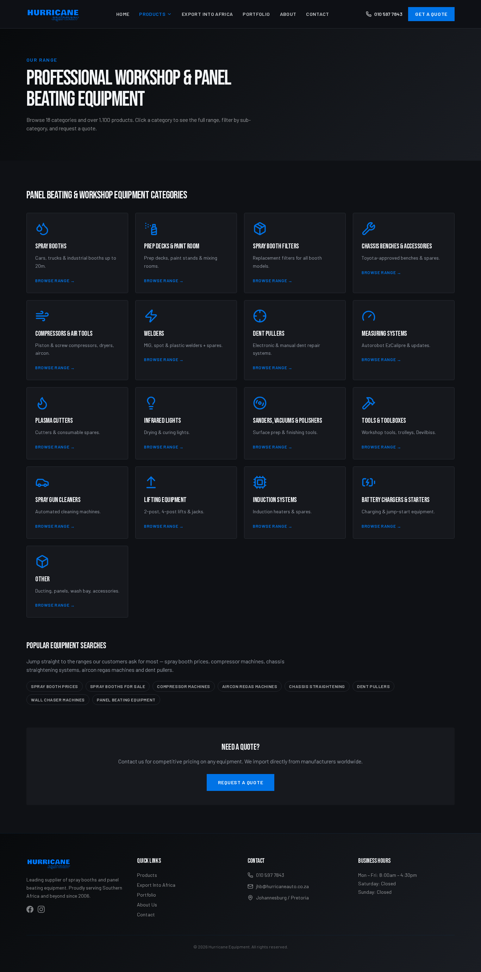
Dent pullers (373, 686)
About (288, 14)
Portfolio (256, 14)
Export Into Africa (207, 14)
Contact (317, 14)
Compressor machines (183, 686)
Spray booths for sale (117, 686)
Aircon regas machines (249, 686)
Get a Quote (431, 14)
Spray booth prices (54, 686)
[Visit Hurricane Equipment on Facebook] (29, 909)
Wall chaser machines (58, 699)
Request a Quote (240, 782)
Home (122, 14)
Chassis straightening (317, 686)
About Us (147, 905)
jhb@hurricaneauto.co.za (282, 886)
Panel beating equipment (126, 699)
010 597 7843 (388, 14)
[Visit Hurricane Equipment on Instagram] (41, 909)
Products (152, 14)
